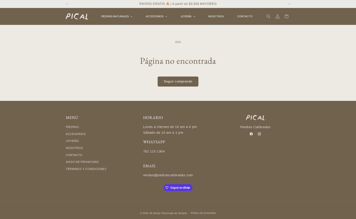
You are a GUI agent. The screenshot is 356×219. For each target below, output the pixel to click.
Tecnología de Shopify (174, 213)
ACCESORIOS (76, 134)
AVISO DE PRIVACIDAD (82, 161)
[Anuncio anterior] (67, 4)
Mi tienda (155, 213)
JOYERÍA (72, 140)
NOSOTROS (74, 148)
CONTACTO (74, 155)
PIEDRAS (72, 127)
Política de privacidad (203, 213)
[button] (268, 16)
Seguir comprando (178, 81)
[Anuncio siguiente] (289, 4)
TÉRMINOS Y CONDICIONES (86, 169)
